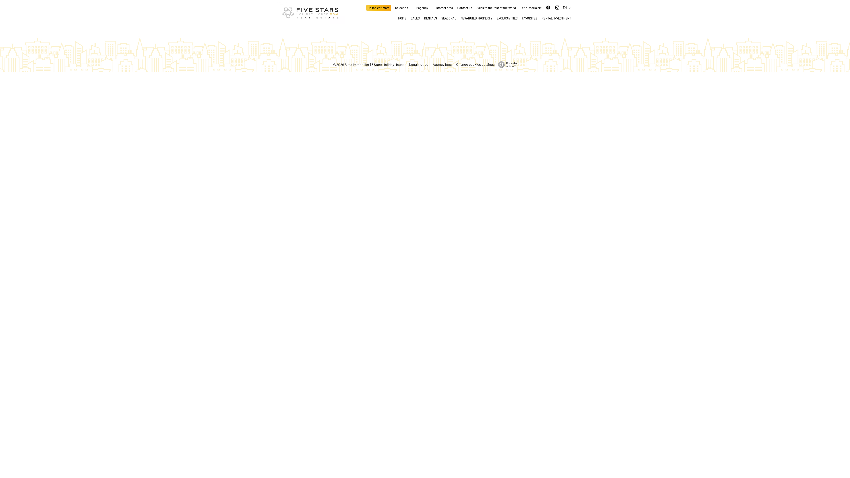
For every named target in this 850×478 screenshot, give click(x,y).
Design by (511, 64)
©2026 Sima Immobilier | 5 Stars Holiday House (369, 64)
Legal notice (418, 64)
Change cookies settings (475, 64)
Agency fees (442, 64)
